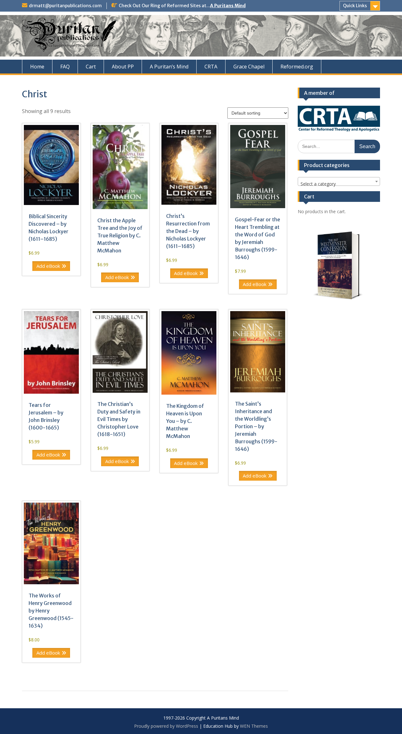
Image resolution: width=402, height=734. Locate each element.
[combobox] (339, 181)
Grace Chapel (248, 66)
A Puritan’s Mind (169, 66)
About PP (123, 66)
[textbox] (339, 184)
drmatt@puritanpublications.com (65, 5)
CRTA (210, 66)
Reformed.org (296, 66)
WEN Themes (254, 726)
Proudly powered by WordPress (166, 726)
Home (37, 66)
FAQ (65, 66)
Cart (91, 66)
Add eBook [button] (48, 266)
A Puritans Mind (228, 5)
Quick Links (355, 5)
